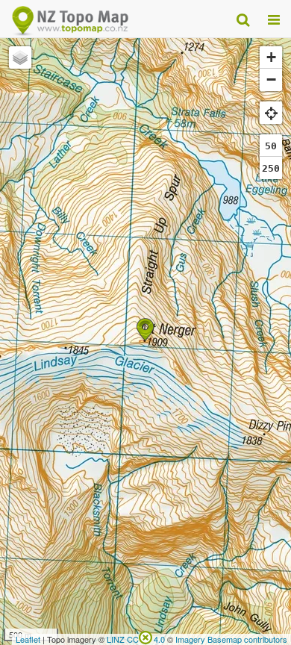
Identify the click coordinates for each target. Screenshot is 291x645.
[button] (145, 329)
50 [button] (271, 146)
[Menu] (274, 18)
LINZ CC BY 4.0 (136, 639)
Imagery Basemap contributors (231, 639)
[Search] (243, 18)
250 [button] (271, 168)
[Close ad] (145, 636)
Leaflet (28, 639)
